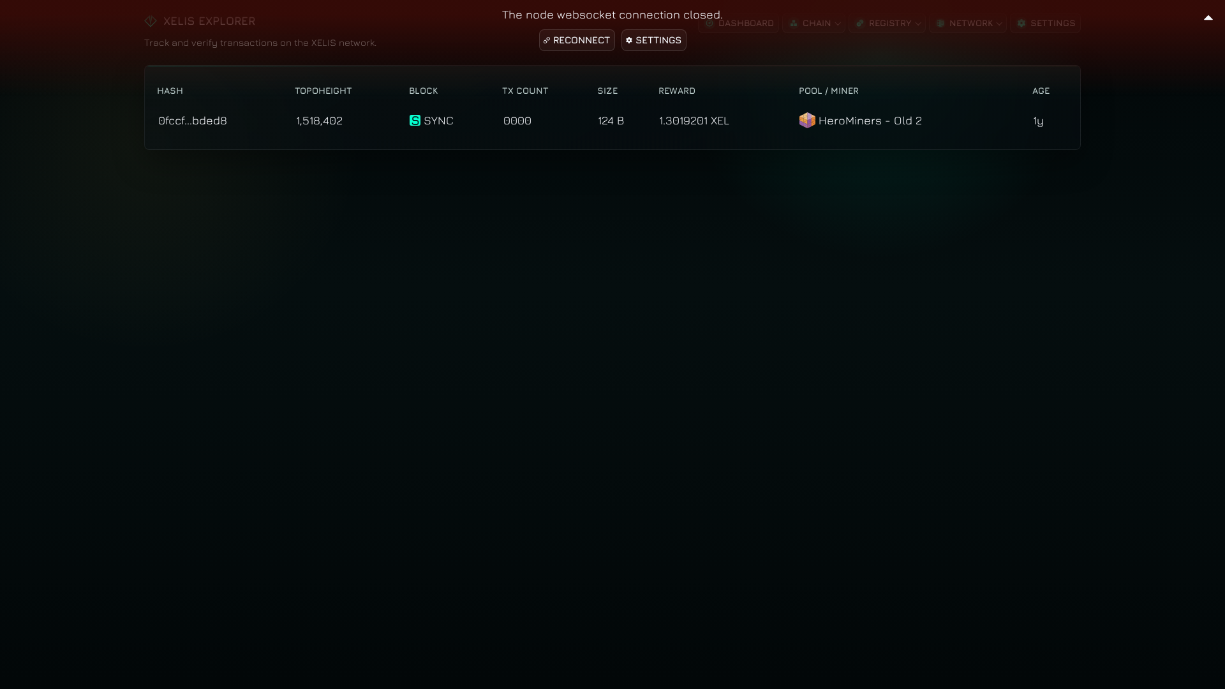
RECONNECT (581, 39)
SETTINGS (658, 39)
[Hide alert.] (1208, 15)
